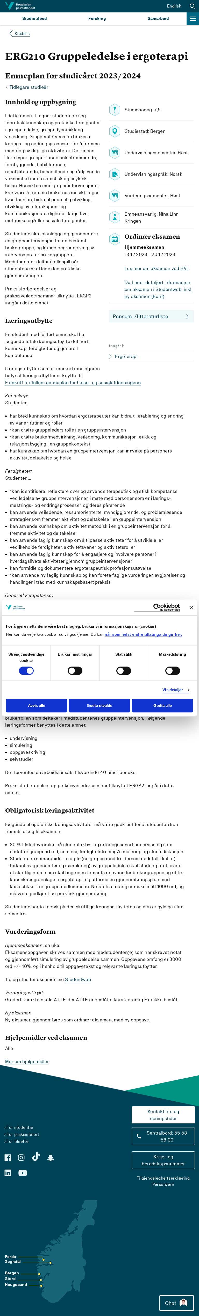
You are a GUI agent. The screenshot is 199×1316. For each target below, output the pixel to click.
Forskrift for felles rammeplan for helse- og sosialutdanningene (73, 382)
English (174, 6)
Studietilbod (34, 18)
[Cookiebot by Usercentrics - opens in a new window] (157, 607)
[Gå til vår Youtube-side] (23, 1173)
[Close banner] (191, 607)
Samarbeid (158, 18)
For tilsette (17, 1141)
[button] (193, 6)
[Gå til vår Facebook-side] (7, 1157)
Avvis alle (36, 706)
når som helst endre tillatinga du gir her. (143, 634)
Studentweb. (78, 979)
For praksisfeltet (22, 1134)
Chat (170, 1303)
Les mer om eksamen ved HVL (157, 268)
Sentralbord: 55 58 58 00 (167, 1136)
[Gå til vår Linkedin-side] (7, 1172)
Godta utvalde (99, 706)
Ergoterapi (126, 356)
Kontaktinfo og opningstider (163, 1115)
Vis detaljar (172, 690)
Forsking (97, 18)
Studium (22, 33)
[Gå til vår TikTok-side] (36, 1156)
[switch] (75, 671)
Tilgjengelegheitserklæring (163, 1178)
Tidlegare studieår (29, 87)
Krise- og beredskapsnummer (163, 1160)
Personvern (163, 1184)
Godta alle (162, 706)
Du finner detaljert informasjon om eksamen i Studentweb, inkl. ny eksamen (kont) (159, 289)
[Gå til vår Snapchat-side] (50, 1157)
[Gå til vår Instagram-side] (21, 1157)
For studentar (19, 1127)
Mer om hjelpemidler (27, 1061)
